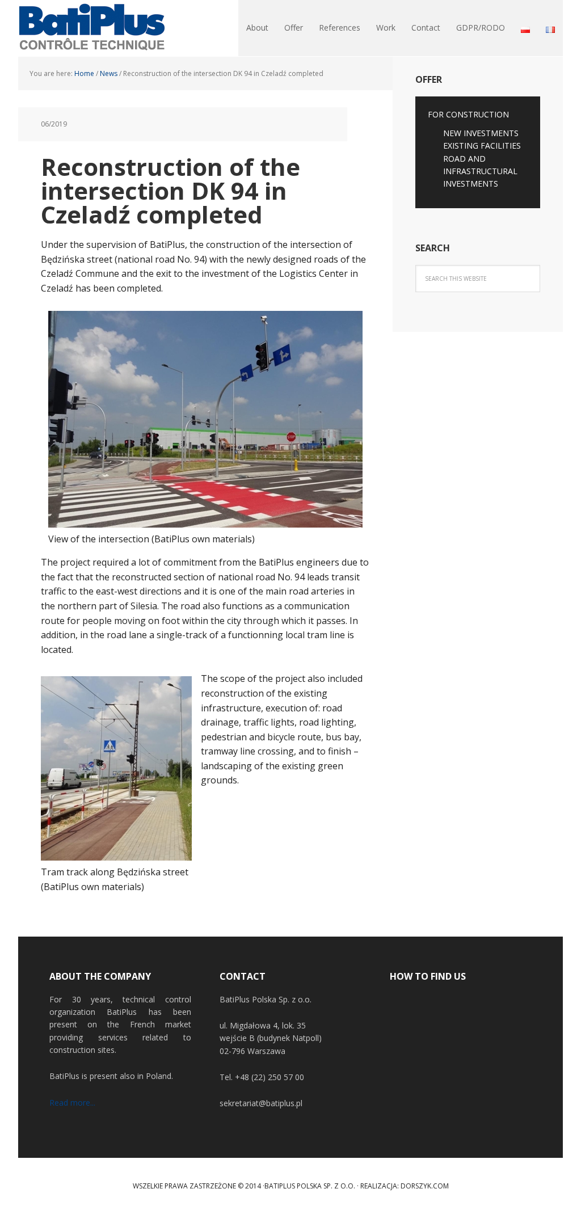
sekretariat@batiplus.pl (261, 1103)
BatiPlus (92, 28)
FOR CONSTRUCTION (468, 114)
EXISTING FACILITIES (482, 145)
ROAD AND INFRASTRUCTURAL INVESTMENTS (480, 171)
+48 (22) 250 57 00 (269, 1077)
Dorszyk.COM (425, 1186)
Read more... (72, 1102)
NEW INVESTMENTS (481, 133)
